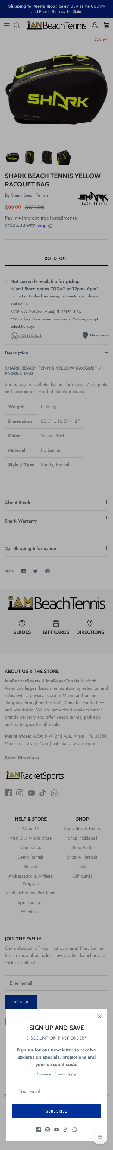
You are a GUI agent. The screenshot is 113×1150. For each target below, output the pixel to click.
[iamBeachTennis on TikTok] (65, 1129)
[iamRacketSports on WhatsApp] (74, 1129)
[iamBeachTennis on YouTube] (56, 1129)
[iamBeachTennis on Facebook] (38, 1129)
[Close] (99, 1016)
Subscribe (56, 1111)
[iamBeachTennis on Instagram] (47, 1129)
